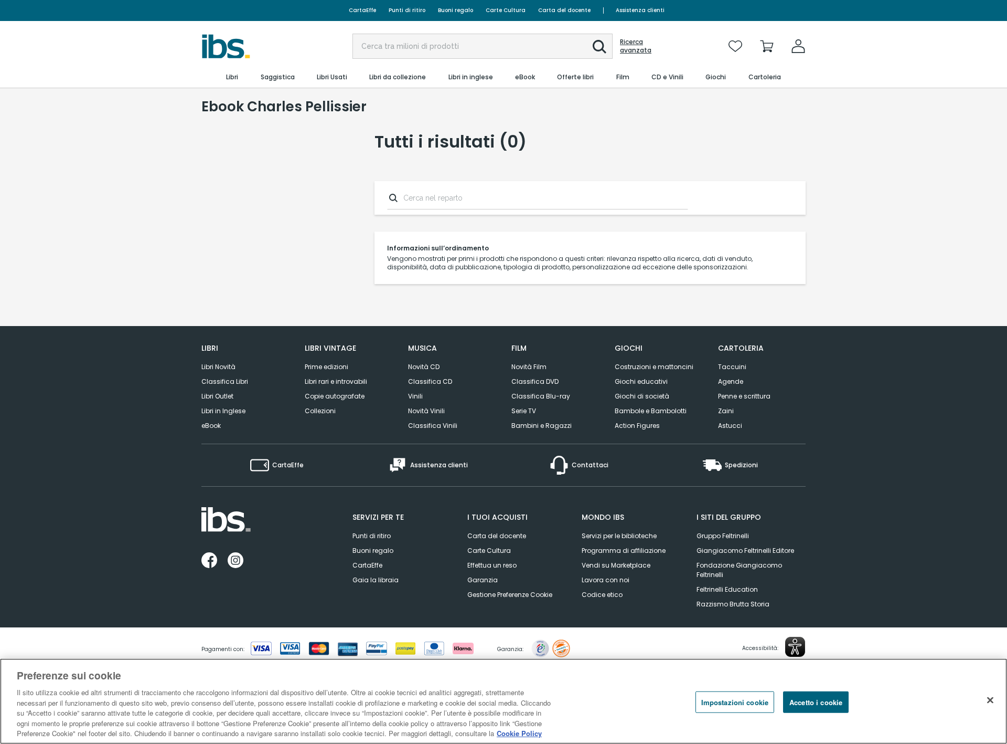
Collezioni (320, 410)
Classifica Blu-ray (540, 396)
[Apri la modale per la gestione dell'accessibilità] (795, 646)
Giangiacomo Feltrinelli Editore (745, 550)
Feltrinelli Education (727, 589)
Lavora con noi (605, 579)
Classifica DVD (535, 381)
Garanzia (482, 579)
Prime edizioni (326, 366)
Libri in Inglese (223, 410)
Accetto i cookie (815, 702)
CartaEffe (362, 10)
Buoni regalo (455, 10)
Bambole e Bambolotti (651, 410)
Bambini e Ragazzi (541, 425)
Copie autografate (335, 396)
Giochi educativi (641, 381)
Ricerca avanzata (635, 46)
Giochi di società (642, 396)
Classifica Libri (224, 381)
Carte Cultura (506, 10)
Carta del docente (564, 10)
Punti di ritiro (407, 10)
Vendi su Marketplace (616, 565)
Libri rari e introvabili (336, 381)
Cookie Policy (519, 733)
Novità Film (529, 366)
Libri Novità (218, 366)
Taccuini (732, 366)
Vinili (415, 396)
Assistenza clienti (640, 10)
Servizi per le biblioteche (619, 535)
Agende (730, 381)
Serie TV (523, 410)
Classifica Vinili (432, 425)
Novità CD (424, 366)
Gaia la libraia (375, 579)
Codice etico (602, 594)
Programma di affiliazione (624, 550)
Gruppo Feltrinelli (723, 535)
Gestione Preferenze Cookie (509, 594)
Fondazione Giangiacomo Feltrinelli (739, 570)
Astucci (730, 425)
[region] (503, 701)
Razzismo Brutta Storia (733, 604)
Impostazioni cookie (734, 702)
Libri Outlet (217, 396)
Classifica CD (430, 381)
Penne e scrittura (744, 396)
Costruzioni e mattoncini (654, 366)
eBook (211, 425)
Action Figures (637, 425)
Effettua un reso (492, 565)
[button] (599, 47)
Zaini (726, 410)
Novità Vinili (426, 410)
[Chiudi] (990, 699)
